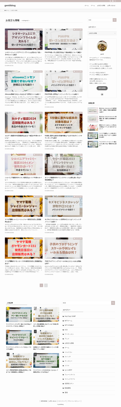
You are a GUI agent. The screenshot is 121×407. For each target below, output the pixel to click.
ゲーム (67, 347)
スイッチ (68, 356)
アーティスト (69, 334)
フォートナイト (70, 374)
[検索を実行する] (114, 20)
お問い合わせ (52, 401)
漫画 (66, 392)
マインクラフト (70, 379)
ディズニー (68, 361)
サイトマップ (62, 401)
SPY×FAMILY (69, 325)
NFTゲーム (68, 321)
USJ (66, 330)
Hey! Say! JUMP (70, 316)
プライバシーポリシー (74, 401)
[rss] (110, 1)
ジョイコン (68, 352)
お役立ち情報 (69, 343)
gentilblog (10, 5)
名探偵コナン (69, 383)
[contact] (113, 1)
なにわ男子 (68, 370)
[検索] (115, 1)
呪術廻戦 (68, 388)
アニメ (67, 338)
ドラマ (67, 365)
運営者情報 (102, 88)
